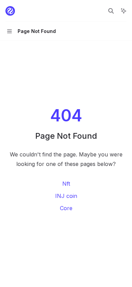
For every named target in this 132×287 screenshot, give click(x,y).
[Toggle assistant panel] (123, 11)
